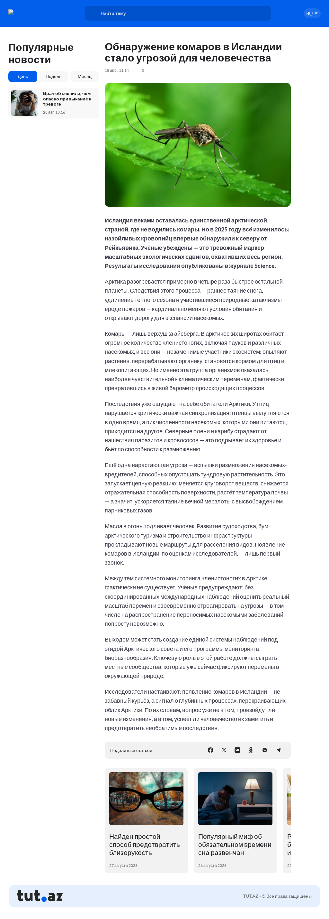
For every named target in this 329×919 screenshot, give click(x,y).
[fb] (210, 750)
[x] (224, 750)
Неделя (54, 76)
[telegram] (278, 750)
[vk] (237, 750)
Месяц (85, 76)
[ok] (251, 750)
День (23, 76)
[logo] (30, 11)
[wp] (264, 750)
